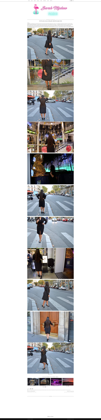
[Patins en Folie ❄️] (56, 381)
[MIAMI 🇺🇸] (67, 381)
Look (32, 0)
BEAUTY (51, 0)
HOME (29, 0)
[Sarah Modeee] (50, 10)
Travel (38, 0)
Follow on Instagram (50, 416)
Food (41, 0)
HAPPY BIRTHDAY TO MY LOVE (31, 391)
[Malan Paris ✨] (33, 381)
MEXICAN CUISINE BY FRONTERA (69, 391)
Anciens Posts (53, 19)
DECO (48, 0)
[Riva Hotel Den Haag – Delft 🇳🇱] (44, 381)
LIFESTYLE (44, 0)
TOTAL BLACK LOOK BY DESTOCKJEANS (50, 21)
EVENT (35, 0)
